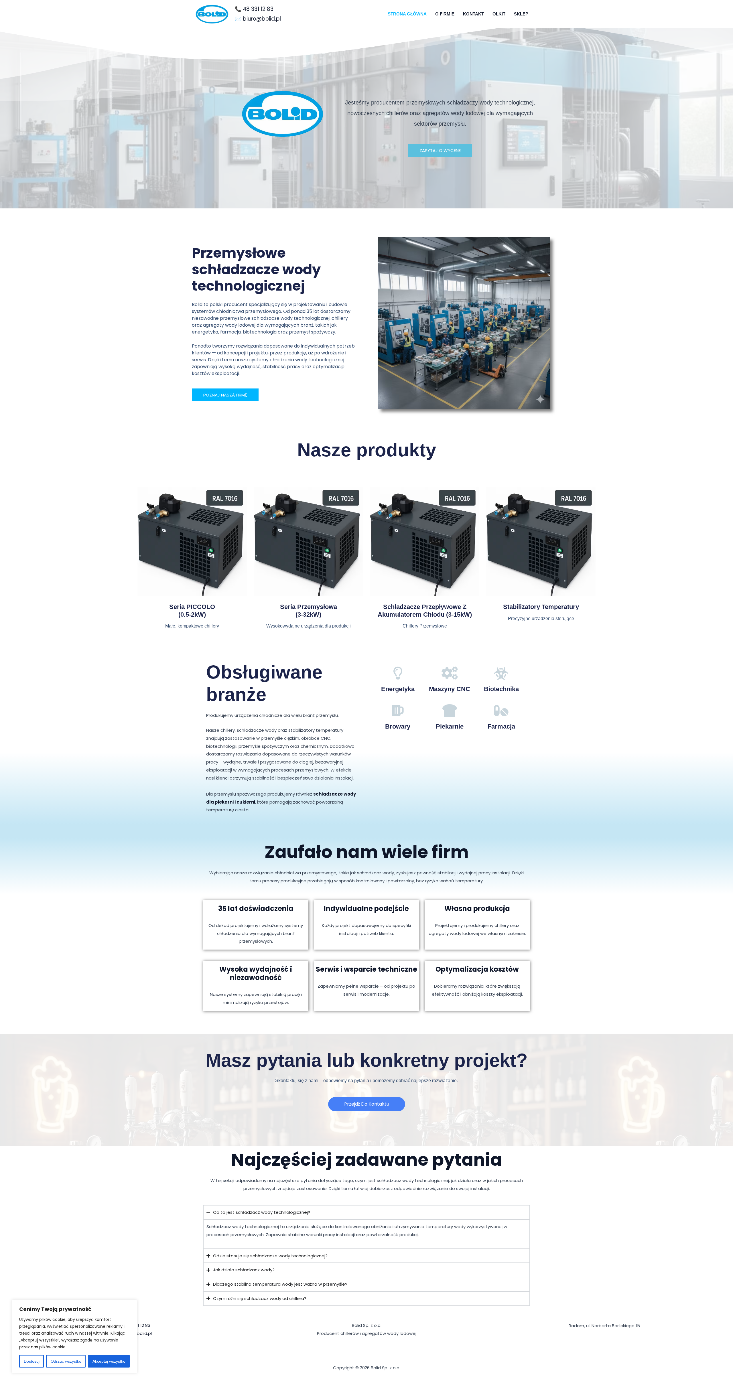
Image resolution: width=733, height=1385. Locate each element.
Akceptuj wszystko (108, 1361)
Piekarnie (450, 726)
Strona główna (407, 13)
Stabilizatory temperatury (541, 606)
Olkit (498, 13)
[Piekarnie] (450, 711)
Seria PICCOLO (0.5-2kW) (192, 610)
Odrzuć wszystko (66, 1361)
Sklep (521, 13)
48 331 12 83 (258, 9)
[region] (74, 1337)
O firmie (444, 13)
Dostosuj (32, 1361)
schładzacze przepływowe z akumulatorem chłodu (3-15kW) (425, 610)
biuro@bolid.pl (262, 19)
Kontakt (473, 13)
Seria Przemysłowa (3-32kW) (308, 610)
